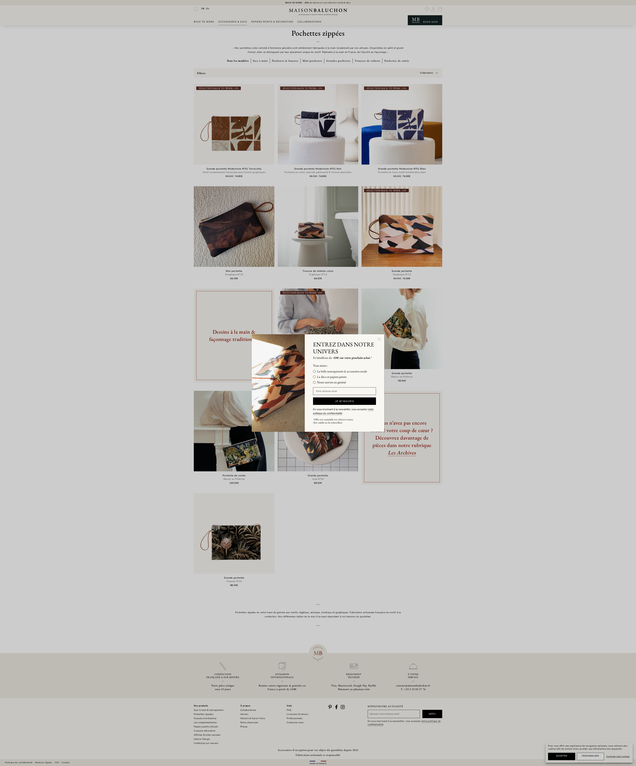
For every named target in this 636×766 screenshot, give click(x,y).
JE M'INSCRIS (344, 401)
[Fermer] (379, 339)
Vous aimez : (320, 365)
